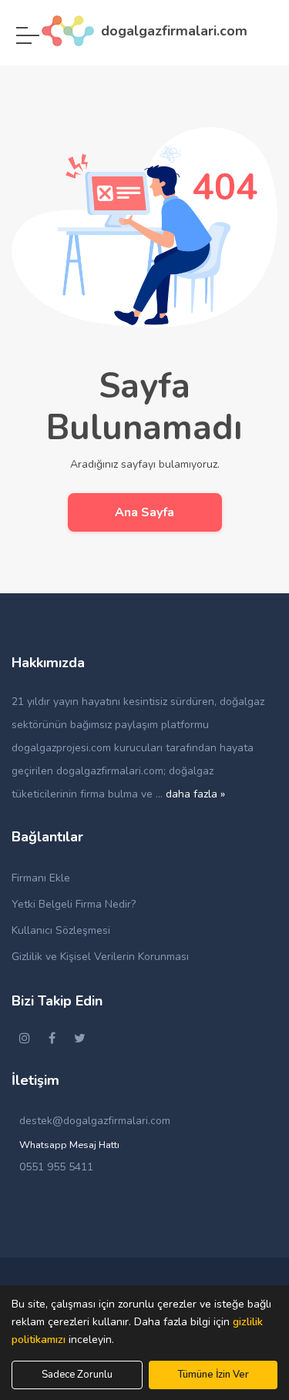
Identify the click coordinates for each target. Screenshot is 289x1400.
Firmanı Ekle (41, 878)
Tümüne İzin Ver (213, 1375)
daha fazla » (195, 794)
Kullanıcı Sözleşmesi (61, 930)
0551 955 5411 (56, 1167)
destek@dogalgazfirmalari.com (94, 1120)
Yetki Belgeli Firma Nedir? (74, 904)
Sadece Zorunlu (77, 1375)
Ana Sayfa (144, 512)
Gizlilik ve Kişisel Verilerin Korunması (100, 956)
